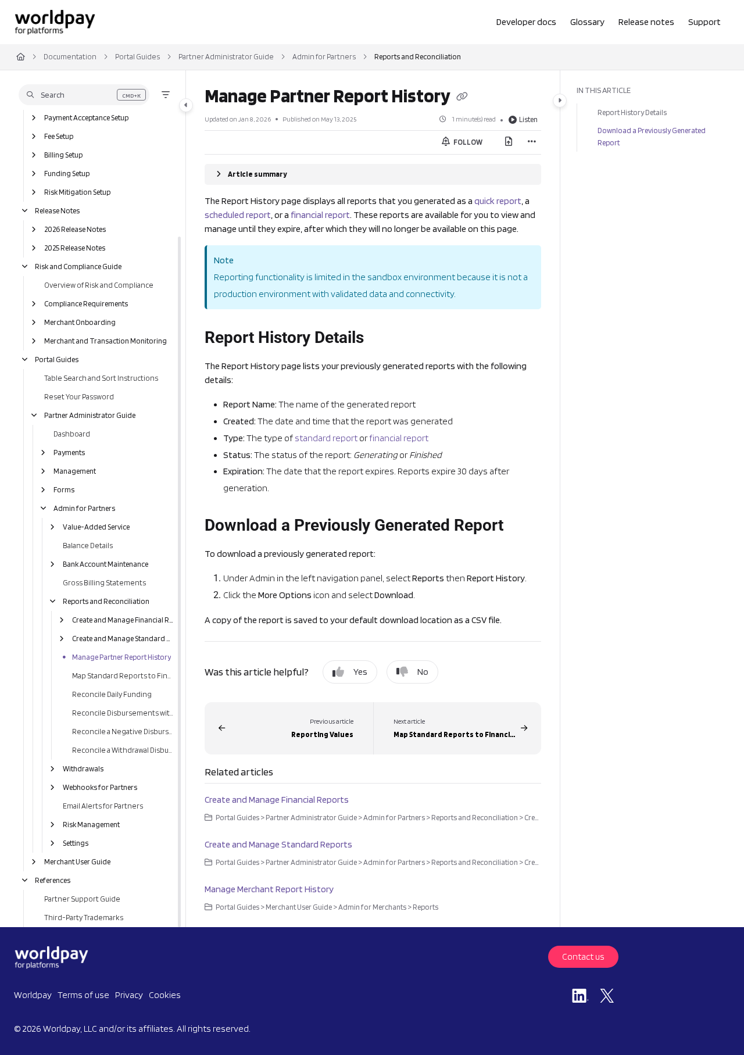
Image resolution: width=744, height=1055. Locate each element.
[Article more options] (532, 142)
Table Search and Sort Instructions (101, 378)
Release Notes (57, 210)
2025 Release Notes (74, 248)
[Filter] (166, 95)
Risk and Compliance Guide (78, 266)
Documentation (70, 56)
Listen (528, 119)
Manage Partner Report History (121, 657)
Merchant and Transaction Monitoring (105, 341)
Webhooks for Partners (100, 787)
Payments (69, 452)
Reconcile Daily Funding (112, 694)
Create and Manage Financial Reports (123, 620)
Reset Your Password (79, 396)
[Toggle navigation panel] (186, 105)
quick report (497, 200)
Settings (75, 843)
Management (74, 471)
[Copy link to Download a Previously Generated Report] (522, 526)
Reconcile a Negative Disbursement (123, 731)
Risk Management (91, 824)
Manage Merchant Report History (269, 889)
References (52, 880)
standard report (326, 438)
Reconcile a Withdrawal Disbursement (123, 750)
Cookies (165, 994)
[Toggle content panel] (560, 101)
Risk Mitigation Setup (77, 192)
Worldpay (33, 994)
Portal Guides (137, 56)
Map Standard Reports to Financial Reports (123, 675)
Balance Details (88, 545)
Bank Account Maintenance (105, 564)
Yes (360, 671)
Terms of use (83, 994)
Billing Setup (63, 155)
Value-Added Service (96, 527)
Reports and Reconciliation (417, 56)
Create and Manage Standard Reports (123, 638)
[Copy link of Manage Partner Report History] (462, 97)
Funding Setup (67, 173)
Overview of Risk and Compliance (98, 285)
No (422, 671)
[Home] (54, 22)
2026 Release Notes (75, 229)
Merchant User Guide (77, 861)
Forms (63, 489)
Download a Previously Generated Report (652, 136)
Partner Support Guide (82, 899)
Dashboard (71, 434)
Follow (467, 142)
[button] (84, 94)
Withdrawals (83, 768)
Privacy (129, 994)
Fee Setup (58, 136)
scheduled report (238, 214)
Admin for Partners (324, 56)
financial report (320, 214)
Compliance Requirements (86, 303)
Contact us (583, 956)
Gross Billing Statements (104, 582)
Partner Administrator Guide (226, 56)
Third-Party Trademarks (83, 917)
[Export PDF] (508, 142)
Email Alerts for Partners (103, 806)
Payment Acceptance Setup (86, 117)
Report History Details (632, 112)
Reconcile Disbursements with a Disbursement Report (123, 713)
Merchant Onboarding (80, 322)
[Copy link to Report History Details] (382, 339)
